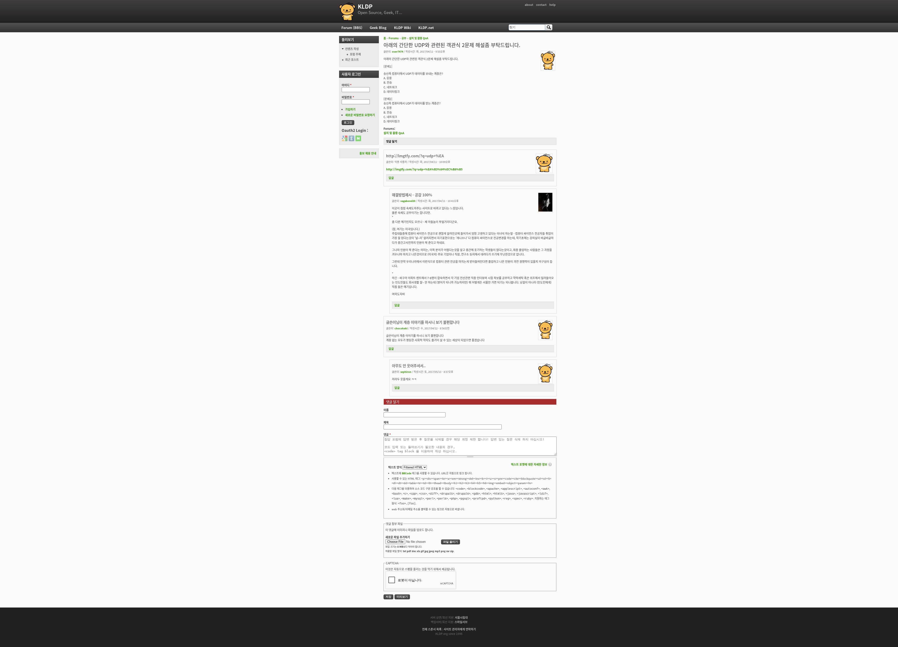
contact (541, 5)
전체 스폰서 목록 (432, 629)
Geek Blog (378, 27)
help (552, 5)
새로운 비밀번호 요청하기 (360, 115)
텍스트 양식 (395, 467)
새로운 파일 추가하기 (397, 537)
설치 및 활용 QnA (418, 38)
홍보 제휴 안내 (367, 153)
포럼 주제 (355, 54)
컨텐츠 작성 (352, 49)
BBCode (406, 473)
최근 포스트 (352, 59)
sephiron (405, 372)
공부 (404, 38)
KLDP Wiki (402, 27)
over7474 (397, 51)
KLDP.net (426, 27)
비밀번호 (348, 97)
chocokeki (401, 328)
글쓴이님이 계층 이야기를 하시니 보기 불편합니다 (423, 322)
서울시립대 (461, 617)
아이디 (346, 85)
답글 (391, 178)
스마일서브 (461, 622)
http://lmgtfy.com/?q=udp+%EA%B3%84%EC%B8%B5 (424, 169)
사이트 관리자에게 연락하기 (460, 629)
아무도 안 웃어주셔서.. (409, 365)
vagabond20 (407, 201)
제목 (386, 422)
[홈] (347, 11)
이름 (386, 410)
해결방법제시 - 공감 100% (412, 194)
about (529, 5)
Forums (394, 38)
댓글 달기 (391, 141)
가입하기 (350, 109)
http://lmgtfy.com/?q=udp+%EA (415, 155)
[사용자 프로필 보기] (548, 68)
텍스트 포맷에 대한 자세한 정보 (529, 464)
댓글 (387, 434)
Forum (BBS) (351, 27)
